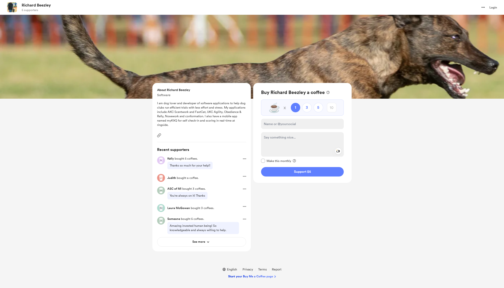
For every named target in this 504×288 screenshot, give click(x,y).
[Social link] (159, 135)
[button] (483, 7)
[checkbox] (276, 160)
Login (493, 7)
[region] (302, 133)
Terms (262, 269)
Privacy (248, 269)
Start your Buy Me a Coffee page (250, 276)
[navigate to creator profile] (12, 7)
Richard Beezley (36, 5)
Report (276, 269)
